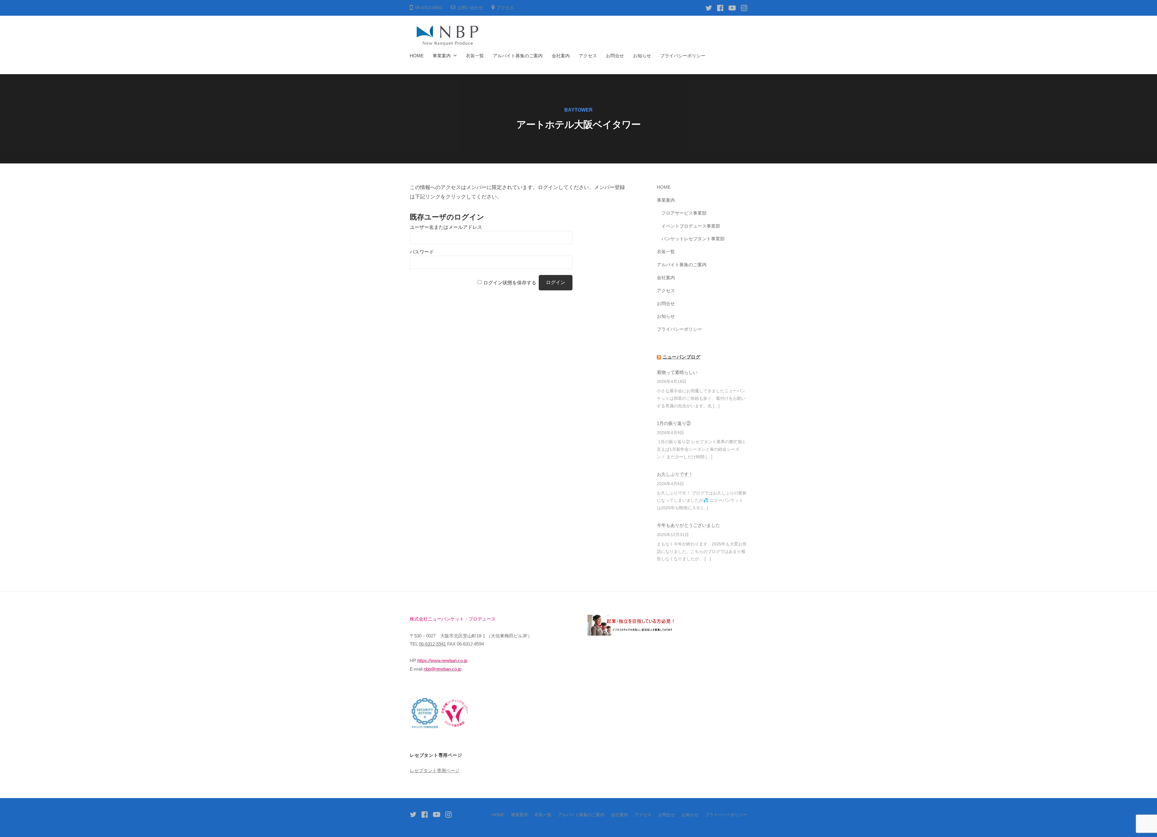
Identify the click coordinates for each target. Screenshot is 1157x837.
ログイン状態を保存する (509, 282)
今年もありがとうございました (688, 525)
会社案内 (561, 55)
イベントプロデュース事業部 (690, 226)
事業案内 (442, 55)
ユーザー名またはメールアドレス (446, 227)
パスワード (422, 251)
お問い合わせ (470, 7)
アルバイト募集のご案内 (518, 55)
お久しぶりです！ (675, 474)
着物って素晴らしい (677, 372)
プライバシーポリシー (682, 55)
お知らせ (642, 55)
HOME (417, 55)
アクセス (505, 7)
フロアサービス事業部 (684, 213)
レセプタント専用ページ (434, 770)
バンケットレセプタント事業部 (693, 238)
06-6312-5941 (432, 643)
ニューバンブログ (682, 356)
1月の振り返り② (674, 423)
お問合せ (615, 55)
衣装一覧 (475, 55)
